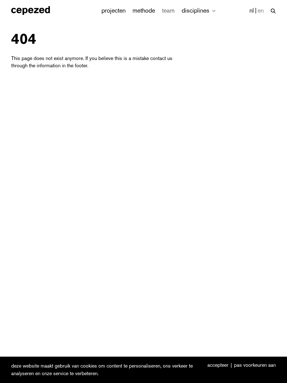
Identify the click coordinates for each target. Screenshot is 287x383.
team (168, 10)
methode (144, 10)
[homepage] (36, 10)
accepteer (217, 365)
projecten (113, 10)
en (261, 10)
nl (251, 10)
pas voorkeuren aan (255, 365)
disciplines (196, 10)
